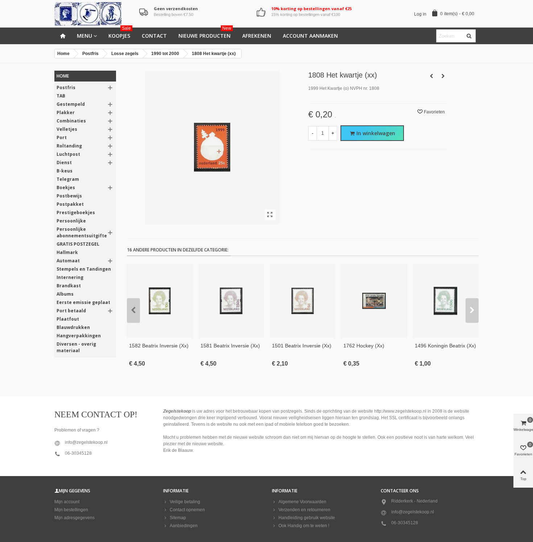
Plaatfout (68, 319)
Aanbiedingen (184, 525)
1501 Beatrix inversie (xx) (301, 346)
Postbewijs (69, 196)
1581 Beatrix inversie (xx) (230, 346)
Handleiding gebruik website (306, 517)
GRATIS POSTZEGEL (78, 244)
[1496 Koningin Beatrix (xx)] (445, 300)
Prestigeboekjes (76, 212)
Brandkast (69, 286)
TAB (61, 96)
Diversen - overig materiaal (76, 347)
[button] (133, 310)
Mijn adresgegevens (74, 517)
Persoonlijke (71, 221)
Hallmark (67, 252)
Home (63, 76)
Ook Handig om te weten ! (303, 525)
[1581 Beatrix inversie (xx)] (231, 300)
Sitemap (178, 517)
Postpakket (70, 204)
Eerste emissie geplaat (83, 302)
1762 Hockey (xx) (363, 346)
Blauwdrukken (73, 327)
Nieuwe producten (204, 33)
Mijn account (66, 501)
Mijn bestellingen (71, 509)
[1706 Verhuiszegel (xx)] (431, 76)
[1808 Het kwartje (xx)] (270, 214)
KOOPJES (119, 33)
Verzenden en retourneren (304, 509)
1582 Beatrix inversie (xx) (159, 346)
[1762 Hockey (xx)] (374, 300)
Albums (65, 294)
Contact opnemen (187, 509)
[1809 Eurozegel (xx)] (443, 76)
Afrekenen (256, 35)
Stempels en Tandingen (84, 269)
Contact (154, 35)
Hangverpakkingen (79, 336)
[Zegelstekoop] (94, 14)
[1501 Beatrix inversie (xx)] (302, 300)
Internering (70, 277)
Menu (84, 35)
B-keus (65, 171)
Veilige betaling (185, 501)
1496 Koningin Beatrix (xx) (445, 346)
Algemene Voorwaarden (302, 501)
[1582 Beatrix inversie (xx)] (160, 300)
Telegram (68, 179)
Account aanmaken (310, 35)
